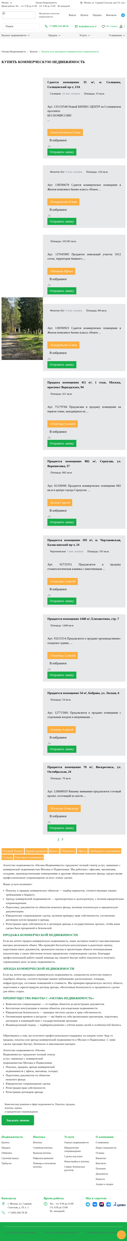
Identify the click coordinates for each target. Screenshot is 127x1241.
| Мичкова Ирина (61, 271)
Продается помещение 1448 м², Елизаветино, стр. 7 (83, 618)
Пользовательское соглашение (102, 1232)
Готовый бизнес (12, 851)
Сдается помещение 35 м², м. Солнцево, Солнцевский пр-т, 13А (84, 84)
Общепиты (68, 851)
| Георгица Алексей (62, 424)
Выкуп (72, 15)
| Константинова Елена (65, 132)
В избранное (59, 140)
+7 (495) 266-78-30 (17, 1212)
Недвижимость (12, 1136)
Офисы (82, 851)
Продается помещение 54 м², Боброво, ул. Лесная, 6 (83, 693)
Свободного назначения (104, 851)
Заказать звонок (17, 1120)
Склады (7, 857)
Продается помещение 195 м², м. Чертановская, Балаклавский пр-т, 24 (84, 542)
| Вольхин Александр (64, 808)
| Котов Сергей (60, 502)
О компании (105, 1136)
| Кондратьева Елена (63, 202)
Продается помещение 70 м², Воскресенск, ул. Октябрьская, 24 (84, 769)
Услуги (69, 1136)
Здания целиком (36, 851)
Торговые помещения (29, 857)
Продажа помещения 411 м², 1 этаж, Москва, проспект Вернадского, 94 (84, 385)
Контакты (111, 15)
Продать (97, 15)
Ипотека (39, 1136)
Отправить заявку (62, 152)
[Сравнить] (48, 146)
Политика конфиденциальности (62, 1232)
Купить (84, 15)
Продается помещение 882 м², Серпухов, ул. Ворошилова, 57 (84, 463)
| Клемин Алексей (61, 729)
